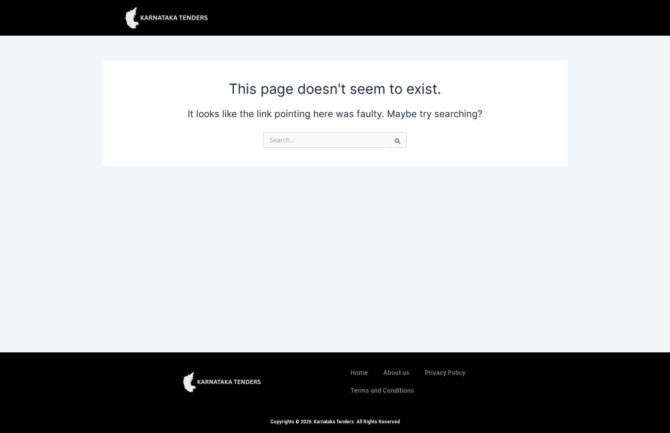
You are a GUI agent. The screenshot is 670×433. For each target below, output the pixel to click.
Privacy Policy (445, 372)
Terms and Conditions (382, 390)
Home (359, 372)
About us (396, 372)
